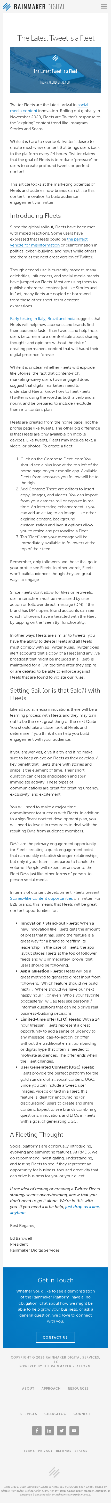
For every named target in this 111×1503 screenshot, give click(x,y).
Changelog (55, 1414)
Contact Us (55, 1337)
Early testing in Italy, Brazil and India (42, 318)
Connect (82, 1414)
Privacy (45, 1451)
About (28, 1388)
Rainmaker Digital (34, 7)
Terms (29, 1451)
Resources (78, 1388)
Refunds (64, 1451)
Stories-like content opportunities (41, 898)
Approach (51, 1388)
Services (28, 1414)
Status (81, 1451)
